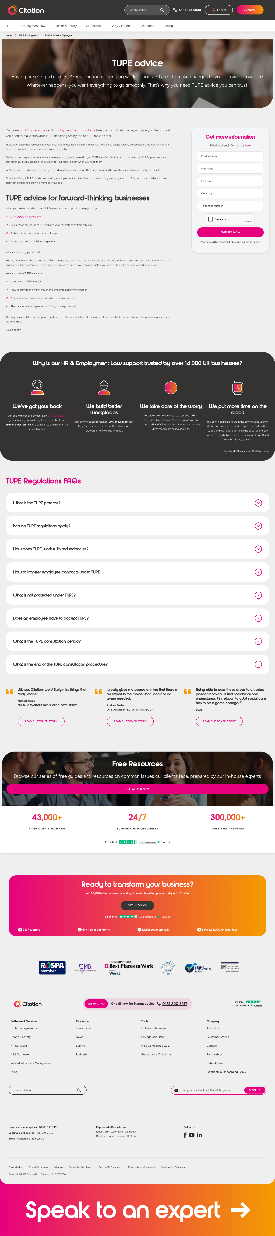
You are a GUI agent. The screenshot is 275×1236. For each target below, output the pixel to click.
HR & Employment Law (25, 1028)
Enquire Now (230, 232)
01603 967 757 (31, 1132)
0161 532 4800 (190, 10)
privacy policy (253, 242)
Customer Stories (218, 1037)
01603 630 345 (32, 1127)
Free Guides (83, 1028)
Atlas (14, 1071)
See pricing (96, 1003)
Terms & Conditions (38, 1167)
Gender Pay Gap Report (80, 1167)
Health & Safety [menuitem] (66, 26)
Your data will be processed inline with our (230, 242)
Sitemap (58, 1167)
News (79, 1037)
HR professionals (35, 130)
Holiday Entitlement (154, 1028)
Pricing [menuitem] (168, 26)
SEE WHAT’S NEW (137, 789)
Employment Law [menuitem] (33, 26)
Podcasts (82, 1054)
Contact (250, 9)
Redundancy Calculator (156, 1054)
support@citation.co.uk (26, 1138)
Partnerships (214, 1054)
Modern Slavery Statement (141, 1167)
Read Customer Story (41, 721)
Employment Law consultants (74, 130)
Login (221, 10)
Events (80, 1045)
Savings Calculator (153, 1037)
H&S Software (20, 1054)
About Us (213, 1028)
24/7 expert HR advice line (26, 216)
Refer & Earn (215, 1063)
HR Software (19, 1045)
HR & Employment (28, 35)
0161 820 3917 (174, 1003)
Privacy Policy (15, 1167)
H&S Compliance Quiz (155, 1045)
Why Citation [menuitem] (121, 26)
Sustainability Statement (173, 1167)
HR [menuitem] (9, 26)
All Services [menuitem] (94, 26)
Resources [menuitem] (146, 26)
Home (9, 35)
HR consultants (58, 415)
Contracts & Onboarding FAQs (226, 1071)
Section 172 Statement (110, 1167)
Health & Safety (21, 1037)
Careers (212, 1045)
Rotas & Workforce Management (31, 1063)
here (248, 145)
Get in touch (137, 905)
